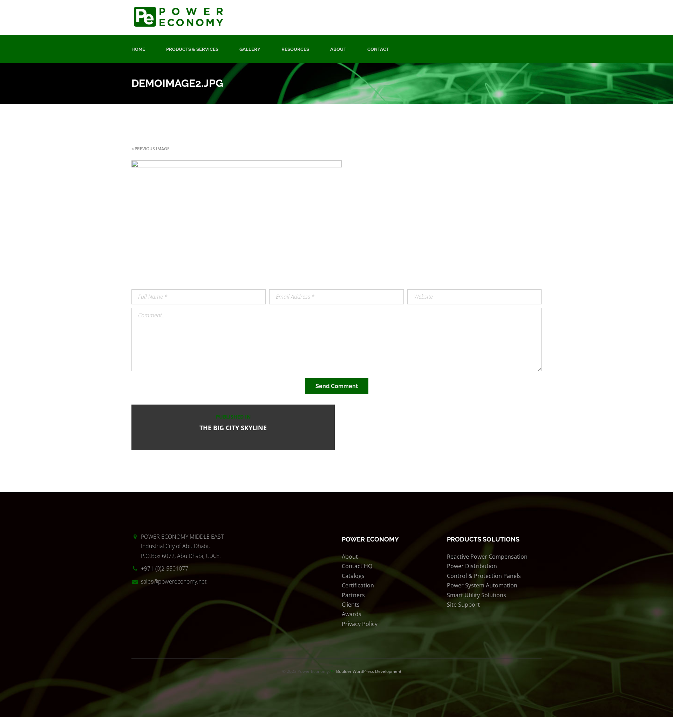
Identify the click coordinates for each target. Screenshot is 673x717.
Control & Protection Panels (484, 576)
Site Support (463, 604)
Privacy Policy (360, 624)
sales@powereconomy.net (173, 581)
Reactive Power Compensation (487, 556)
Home (138, 49)
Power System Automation (482, 585)
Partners (353, 595)
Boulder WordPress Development (368, 671)
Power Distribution (472, 566)
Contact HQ (357, 566)
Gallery (249, 49)
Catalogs (353, 576)
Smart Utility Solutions (476, 595)
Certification (358, 585)
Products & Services (192, 49)
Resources (295, 49)
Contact (378, 49)
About (338, 49)
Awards (351, 614)
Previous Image (152, 149)
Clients (351, 604)
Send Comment (336, 386)
